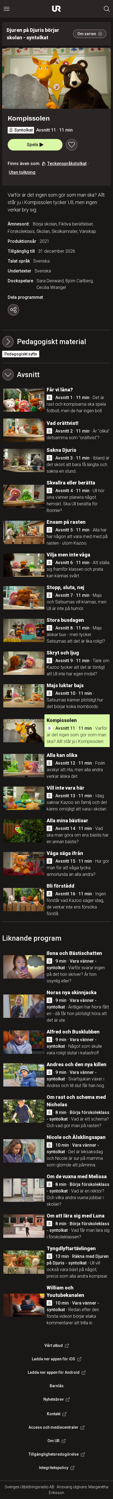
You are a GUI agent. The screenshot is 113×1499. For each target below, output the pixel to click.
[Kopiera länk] (13, 310)
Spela (32, 144)
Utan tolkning (22, 172)
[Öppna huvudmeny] (6, 8)
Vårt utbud (53, 1345)
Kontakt (53, 1414)
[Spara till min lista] (71, 145)
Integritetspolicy (53, 1467)
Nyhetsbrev (53, 1399)
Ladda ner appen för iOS (53, 1359)
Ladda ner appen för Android (54, 1372)
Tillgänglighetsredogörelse (54, 1454)
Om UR (53, 1441)
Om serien (86, 34)
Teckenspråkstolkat (67, 163)
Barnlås (57, 1386)
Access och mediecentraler (53, 1427)
